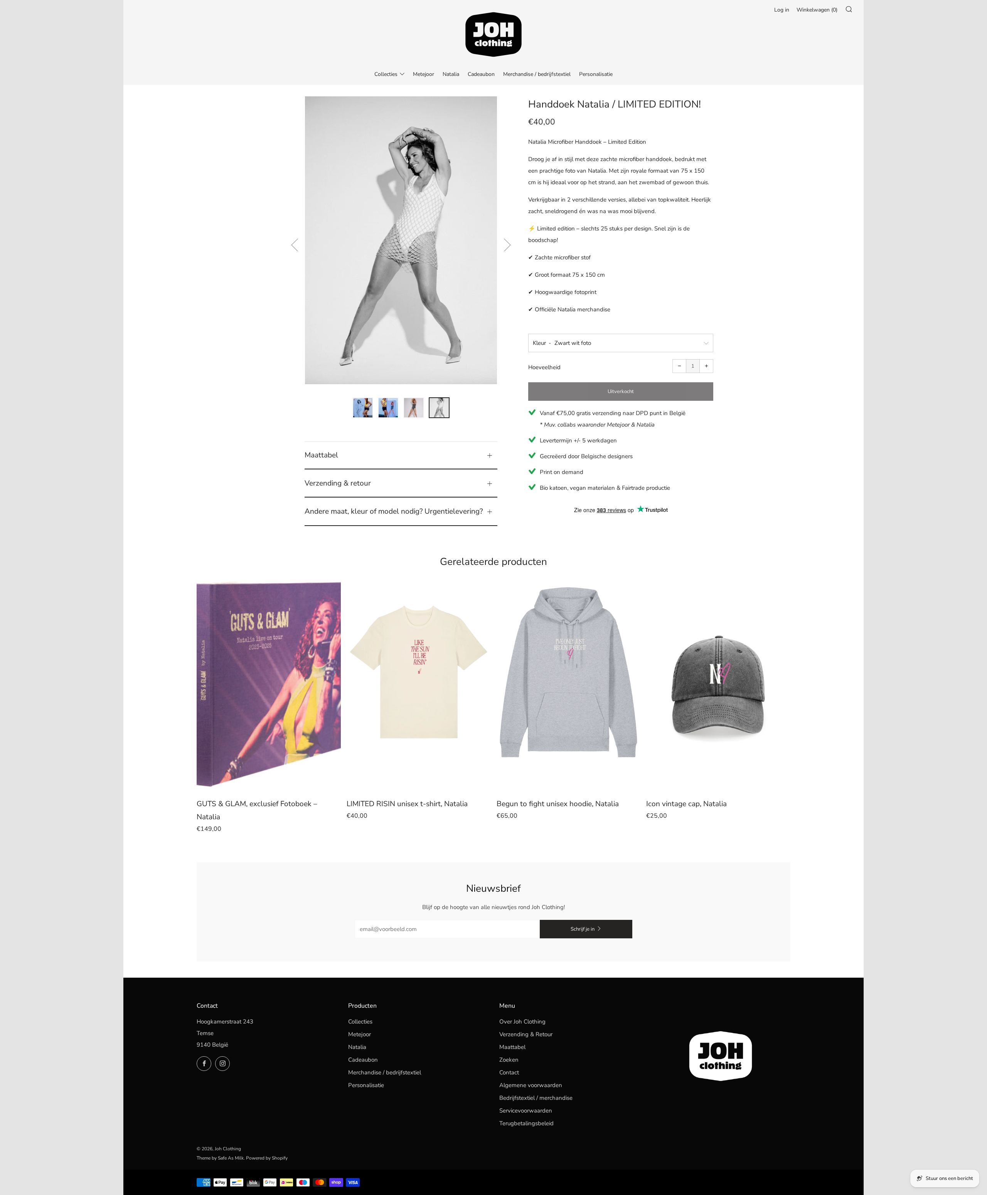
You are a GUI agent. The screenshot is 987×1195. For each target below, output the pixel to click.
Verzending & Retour (525, 1034)
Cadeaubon (481, 74)
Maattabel (512, 1047)
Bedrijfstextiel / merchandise (536, 1098)
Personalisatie (596, 74)
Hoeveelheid (544, 367)
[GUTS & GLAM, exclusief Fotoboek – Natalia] (269, 684)
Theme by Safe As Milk (220, 1158)
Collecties (385, 74)
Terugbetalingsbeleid (526, 1123)
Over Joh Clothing (522, 1021)
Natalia (451, 74)
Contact (509, 1072)
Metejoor (423, 74)
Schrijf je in (583, 929)
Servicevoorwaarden (525, 1110)
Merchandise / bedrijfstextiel (537, 74)
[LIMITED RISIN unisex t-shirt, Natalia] (419, 684)
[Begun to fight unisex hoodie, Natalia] (569, 684)
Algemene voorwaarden (530, 1085)
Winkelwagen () (817, 9)
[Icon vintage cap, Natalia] (718, 684)
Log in (781, 9)
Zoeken (509, 1060)
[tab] (362, 407)
